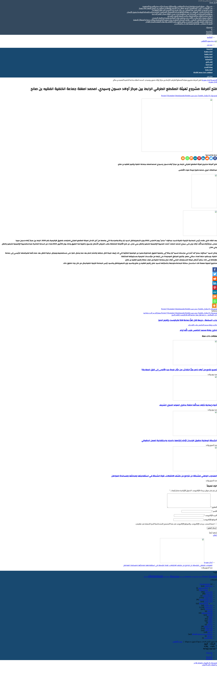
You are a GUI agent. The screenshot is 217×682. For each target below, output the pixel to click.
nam (183, 576)
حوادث (210, 621)
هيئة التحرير (208, 67)
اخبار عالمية (208, 605)
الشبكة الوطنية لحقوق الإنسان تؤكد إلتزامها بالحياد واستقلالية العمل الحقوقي (179, 440)
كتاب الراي (209, 62)
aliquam (146, 576)
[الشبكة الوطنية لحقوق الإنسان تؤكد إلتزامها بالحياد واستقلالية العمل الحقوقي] (195, 435)
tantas (200, 576)
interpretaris (166, 576)
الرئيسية (209, 49)
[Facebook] (215, 158)
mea (181, 576)
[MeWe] (195, 158)
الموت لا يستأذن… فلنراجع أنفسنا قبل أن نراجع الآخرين (193, 24)
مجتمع (210, 632)
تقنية (210, 617)
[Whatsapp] (187, 158)
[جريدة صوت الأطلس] (209, 41)
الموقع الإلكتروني (210, 520)
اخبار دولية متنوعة (205, 600)
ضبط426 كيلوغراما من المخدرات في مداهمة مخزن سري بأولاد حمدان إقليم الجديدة (182, 14)
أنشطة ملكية (207, 596)
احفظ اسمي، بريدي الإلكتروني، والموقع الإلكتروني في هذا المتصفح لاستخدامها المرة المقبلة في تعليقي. (174, 524)
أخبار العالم (208, 586)
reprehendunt (194, 576)
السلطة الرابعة (207, 613)
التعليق (214, 507)
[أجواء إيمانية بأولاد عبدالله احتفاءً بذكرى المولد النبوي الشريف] (195, 400)
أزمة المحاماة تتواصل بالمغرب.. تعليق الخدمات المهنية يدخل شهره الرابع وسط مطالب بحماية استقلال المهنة (172, 20)
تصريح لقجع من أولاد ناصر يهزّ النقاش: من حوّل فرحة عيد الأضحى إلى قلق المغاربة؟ (182, 10)
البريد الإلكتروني (210, 515)
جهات (210, 619)
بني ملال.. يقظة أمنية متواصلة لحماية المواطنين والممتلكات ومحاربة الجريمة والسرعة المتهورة (177, 6)
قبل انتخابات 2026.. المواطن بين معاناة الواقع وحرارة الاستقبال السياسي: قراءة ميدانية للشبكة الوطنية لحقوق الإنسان (169, 12)
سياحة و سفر (203, 588)
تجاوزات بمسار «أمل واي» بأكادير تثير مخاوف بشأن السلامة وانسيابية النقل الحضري (182, 18)
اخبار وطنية (208, 57)
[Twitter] (211, 158)
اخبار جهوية (208, 51)
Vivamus (213, 576)
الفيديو (209, 615)
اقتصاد (209, 611)
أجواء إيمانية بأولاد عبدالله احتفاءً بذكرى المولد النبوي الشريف (189, 16)
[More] (182, 158)
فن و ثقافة (208, 626)
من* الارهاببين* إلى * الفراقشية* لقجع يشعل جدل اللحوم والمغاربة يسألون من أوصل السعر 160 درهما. (175, 8)
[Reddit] (207, 158)
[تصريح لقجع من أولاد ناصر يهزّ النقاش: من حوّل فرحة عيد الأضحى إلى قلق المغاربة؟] (195, 364)
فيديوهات (208, 628)
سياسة (209, 625)
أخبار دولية (208, 70)
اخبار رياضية (208, 54)
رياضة (210, 623)
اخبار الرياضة (203, 603)
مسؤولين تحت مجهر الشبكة (202, 72)
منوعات (209, 636)
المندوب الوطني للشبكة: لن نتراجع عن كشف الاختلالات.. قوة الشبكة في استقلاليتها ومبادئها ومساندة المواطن (164, 476)
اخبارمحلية (208, 59)
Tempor (205, 577)
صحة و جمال (203, 590)
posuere (188, 577)
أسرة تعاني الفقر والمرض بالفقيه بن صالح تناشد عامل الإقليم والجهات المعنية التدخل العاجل (179, 22)
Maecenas (174, 576)
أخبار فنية (209, 64)
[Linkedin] (203, 158)
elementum (155, 576)
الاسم (214, 511)
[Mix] (191, 158)
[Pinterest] (199, 158)
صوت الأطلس (177, 642)
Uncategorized (205, 584)
